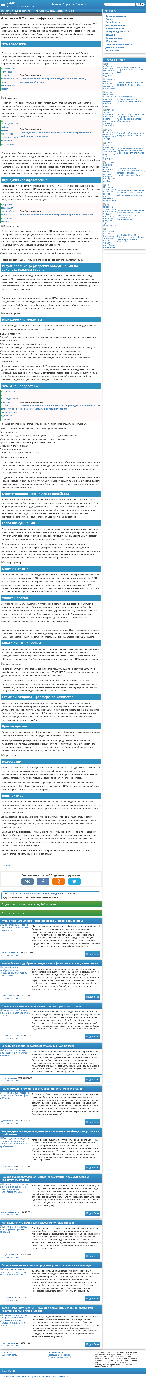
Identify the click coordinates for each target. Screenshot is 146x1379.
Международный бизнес (118, 31)
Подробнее (92, 954)
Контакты (80, 4)
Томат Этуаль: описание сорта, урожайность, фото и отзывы (42, 1088)
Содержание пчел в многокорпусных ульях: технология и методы (46, 1265)
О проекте (68, 4)
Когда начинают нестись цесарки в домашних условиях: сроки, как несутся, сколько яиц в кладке (47, 1309)
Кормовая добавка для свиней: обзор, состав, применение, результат (56, 214)
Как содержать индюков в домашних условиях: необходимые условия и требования (50, 1132)
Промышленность (114, 28)
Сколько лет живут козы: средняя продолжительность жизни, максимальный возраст (53, 80)
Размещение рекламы (59, 1355)
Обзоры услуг (112, 41)
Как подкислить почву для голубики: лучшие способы (38, 1222)
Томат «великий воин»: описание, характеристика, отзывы (41, 1006)
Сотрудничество (56, 1352)
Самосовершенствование (118, 44)
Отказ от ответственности (55, 1376)
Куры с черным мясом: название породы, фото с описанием (42, 920)
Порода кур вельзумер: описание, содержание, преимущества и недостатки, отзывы (45, 1178)
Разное (109, 19)
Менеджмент (112, 50)
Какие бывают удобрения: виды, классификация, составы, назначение (49, 963)
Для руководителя (115, 25)
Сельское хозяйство (9, 955)
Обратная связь (9, 1355)
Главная (56, 4)
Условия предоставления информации (20, 1376)
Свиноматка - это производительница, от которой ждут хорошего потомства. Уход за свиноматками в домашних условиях (60, 407)
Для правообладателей (59, 1357)
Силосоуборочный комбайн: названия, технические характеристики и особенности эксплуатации (56, 134)
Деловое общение (114, 47)
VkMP (11, 3)
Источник (6, 865)
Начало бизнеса (113, 38)
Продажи (110, 34)
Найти (140, 4)
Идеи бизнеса (112, 22)
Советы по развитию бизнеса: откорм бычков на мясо (38, 1046)
